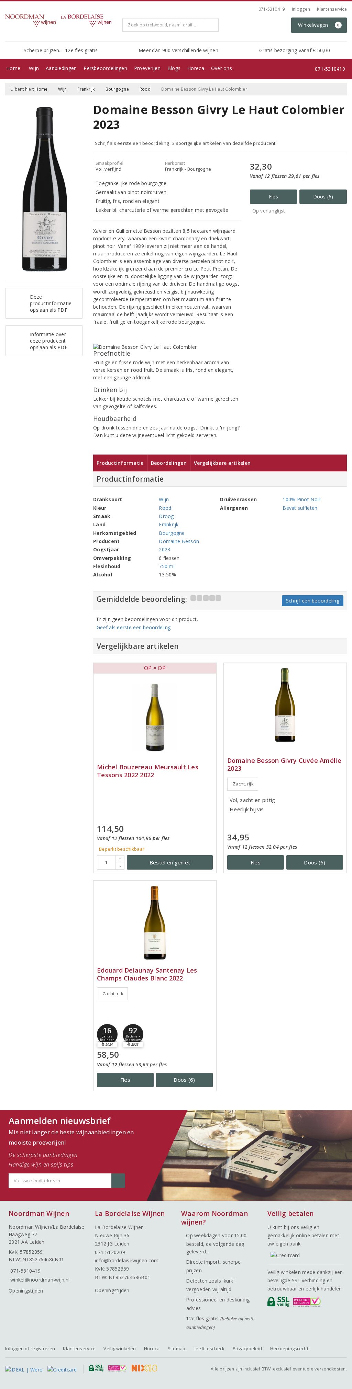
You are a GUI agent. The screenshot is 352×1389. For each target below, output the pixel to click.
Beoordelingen (169, 463)
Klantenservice (332, 9)
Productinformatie (120, 463)
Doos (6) (323, 196)
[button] (107, 1034)
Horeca (195, 68)
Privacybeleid (247, 1348)
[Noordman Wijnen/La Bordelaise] (61, 20)
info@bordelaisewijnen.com (127, 1260)
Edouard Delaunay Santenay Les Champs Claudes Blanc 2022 (147, 974)
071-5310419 (271, 9)
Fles (273, 196)
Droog (166, 516)
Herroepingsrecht (289, 1348)
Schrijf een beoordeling (312, 600)
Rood (145, 89)
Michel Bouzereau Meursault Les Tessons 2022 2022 (147, 771)
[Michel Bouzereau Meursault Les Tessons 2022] (155, 717)
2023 (164, 549)
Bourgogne (117, 89)
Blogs (173, 68)
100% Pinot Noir (301, 499)
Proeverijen (147, 68)
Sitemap (177, 1348)
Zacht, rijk (243, 784)
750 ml (167, 566)
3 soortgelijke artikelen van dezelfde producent (224, 143)
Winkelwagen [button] (319, 25)
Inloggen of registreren (30, 1348)
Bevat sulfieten (300, 508)
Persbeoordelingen (105, 68)
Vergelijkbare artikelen (222, 463)
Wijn (34, 68)
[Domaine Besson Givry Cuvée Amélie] (285, 705)
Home (13, 68)
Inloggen (301, 9)
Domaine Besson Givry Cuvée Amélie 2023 (284, 764)
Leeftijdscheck (209, 1348)
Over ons (221, 68)
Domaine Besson (179, 541)
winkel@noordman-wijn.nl (39, 1279)
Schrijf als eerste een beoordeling (132, 143)
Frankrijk (86, 89)
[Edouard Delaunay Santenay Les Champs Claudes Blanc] (155, 922)
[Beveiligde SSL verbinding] (308, 1303)
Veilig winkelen (119, 1348)
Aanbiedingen (61, 68)
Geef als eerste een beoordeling (133, 627)
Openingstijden (26, 1290)
